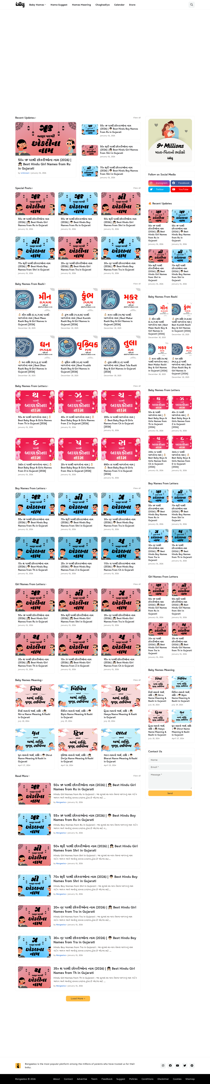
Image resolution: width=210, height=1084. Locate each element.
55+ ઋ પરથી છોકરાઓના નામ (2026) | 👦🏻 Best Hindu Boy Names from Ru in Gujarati (119, 129)
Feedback (107, 1079)
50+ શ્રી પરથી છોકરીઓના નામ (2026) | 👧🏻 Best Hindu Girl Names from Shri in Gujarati (119, 149)
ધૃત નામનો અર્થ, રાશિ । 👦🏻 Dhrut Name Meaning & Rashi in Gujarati (35, 758)
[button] (192, 5)
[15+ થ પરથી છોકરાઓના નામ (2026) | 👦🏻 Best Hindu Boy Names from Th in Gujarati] (35, 548)
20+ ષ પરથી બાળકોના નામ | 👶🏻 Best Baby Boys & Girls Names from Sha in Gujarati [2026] (77, 467)
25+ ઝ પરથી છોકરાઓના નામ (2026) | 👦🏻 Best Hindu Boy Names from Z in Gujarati (76, 566)
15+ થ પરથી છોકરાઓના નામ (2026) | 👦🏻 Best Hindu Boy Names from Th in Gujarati (33, 566)
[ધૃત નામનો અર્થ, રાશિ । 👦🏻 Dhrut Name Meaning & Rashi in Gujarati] (35, 739)
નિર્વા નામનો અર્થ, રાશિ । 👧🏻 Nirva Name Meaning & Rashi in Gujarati (34, 714)
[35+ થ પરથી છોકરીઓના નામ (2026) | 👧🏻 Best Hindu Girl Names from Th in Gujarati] (35, 644)
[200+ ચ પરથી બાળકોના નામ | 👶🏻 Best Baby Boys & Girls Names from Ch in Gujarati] (120, 401)
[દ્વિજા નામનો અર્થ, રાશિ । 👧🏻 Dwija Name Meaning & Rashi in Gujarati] (77, 739)
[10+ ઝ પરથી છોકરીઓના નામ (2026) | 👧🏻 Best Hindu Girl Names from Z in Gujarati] (77, 644)
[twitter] (185, 1065)
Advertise (82, 1079)
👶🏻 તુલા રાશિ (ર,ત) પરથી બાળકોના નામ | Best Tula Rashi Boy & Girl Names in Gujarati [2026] (120, 367)
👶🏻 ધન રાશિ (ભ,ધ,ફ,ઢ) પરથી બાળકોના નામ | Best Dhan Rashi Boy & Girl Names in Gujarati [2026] (32, 367)
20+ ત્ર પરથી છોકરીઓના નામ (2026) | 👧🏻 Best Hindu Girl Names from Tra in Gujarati (76, 266)
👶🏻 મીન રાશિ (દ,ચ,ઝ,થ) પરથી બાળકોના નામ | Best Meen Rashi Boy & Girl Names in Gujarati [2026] (33, 319)
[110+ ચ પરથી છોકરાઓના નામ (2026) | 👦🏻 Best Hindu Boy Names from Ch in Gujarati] (120, 548)
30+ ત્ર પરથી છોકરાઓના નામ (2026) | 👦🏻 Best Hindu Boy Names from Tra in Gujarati (120, 266)
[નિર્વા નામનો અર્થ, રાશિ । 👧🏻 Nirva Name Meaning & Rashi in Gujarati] (35, 695)
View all (137, 118)
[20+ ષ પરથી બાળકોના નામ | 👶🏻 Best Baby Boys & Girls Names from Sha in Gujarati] (77, 449)
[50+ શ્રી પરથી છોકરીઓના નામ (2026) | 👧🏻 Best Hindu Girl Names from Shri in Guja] (90, 150)
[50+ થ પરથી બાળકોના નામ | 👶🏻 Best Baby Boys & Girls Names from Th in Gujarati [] (35, 401)
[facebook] (170, 1065)
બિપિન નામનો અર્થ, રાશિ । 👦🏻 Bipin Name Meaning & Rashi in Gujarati (77, 714)
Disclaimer (163, 1079)
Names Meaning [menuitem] (81, 4)
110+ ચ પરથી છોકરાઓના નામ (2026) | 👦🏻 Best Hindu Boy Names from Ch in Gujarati (119, 566)
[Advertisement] (105, 37)
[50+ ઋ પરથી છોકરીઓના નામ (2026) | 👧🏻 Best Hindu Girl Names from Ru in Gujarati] (45, 139)
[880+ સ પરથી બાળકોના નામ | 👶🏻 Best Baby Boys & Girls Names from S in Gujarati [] (120, 449)
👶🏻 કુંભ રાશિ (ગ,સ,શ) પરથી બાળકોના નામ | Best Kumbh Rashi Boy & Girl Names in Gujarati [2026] (76, 319)
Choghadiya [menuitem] (102, 4)
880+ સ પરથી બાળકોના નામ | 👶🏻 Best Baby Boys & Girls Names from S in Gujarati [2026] (119, 469)
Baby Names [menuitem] (36, 4)
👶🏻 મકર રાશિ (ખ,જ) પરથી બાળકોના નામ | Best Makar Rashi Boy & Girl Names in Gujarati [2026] (118, 319)
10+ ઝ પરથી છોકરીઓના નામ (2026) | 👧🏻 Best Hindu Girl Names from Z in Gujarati (76, 662)
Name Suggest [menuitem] (59, 4)
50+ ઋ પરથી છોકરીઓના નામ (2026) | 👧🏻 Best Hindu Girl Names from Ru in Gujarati (44, 164)
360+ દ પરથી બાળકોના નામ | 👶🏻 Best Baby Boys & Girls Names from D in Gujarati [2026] (35, 467)
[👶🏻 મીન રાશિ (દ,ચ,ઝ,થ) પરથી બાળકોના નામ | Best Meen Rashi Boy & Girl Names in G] (35, 299)
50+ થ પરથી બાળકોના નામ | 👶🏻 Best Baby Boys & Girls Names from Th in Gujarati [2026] (35, 420)
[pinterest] (192, 1065)
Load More (77, 998)
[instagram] (163, 1065)
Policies (133, 1079)
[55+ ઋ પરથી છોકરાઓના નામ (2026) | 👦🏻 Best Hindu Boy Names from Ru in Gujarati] (90, 129)
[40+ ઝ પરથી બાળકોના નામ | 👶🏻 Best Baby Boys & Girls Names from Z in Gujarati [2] (77, 401)
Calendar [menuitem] (119, 4)
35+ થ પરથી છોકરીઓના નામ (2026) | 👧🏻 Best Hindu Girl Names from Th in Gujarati (33, 662)
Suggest (120, 1079)
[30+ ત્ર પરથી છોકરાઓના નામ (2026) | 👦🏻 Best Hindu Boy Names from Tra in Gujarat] (120, 248)
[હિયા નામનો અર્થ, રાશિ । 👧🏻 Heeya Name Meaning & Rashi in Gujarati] (120, 695)
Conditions (147, 1079)
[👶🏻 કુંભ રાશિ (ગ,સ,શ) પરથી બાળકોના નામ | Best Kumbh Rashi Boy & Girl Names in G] (77, 299)
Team (94, 1079)
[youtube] (177, 1065)
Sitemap (190, 1079)
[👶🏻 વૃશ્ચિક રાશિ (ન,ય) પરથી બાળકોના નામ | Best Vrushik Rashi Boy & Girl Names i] (77, 347)
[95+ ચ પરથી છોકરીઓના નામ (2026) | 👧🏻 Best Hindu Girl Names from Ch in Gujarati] (120, 644)
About (56, 1079)
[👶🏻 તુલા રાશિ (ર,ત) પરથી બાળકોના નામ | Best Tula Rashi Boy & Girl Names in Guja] (120, 347)
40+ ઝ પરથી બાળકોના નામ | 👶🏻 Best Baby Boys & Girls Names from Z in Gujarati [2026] (77, 420)
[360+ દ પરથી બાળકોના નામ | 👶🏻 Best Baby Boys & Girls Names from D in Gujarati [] (35, 449)
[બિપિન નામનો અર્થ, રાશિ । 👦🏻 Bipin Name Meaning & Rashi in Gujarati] (77, 695)
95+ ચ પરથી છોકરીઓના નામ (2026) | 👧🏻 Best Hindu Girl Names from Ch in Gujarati (119, 662)
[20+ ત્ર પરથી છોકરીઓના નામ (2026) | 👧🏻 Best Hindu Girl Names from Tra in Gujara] (77, 248)
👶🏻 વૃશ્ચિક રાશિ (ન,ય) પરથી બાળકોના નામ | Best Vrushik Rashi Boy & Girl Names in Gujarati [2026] (76, 367)
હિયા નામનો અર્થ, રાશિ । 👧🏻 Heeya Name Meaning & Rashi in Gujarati (120, 714)
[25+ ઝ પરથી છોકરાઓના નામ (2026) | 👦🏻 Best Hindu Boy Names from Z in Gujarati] (77, 548)
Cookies (177, 1079)
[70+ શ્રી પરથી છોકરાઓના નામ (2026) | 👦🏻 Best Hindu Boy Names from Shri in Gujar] (90, 171)
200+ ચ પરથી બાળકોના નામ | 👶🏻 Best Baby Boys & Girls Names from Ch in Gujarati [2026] (119, 421)
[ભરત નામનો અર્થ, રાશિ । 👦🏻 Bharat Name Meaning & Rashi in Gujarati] (120, 739)
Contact (68, 1079)
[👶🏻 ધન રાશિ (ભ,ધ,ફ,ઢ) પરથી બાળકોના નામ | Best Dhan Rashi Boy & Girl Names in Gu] (35, 347)
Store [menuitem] (132, 4)
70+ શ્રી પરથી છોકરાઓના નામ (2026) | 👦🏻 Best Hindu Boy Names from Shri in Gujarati (119, 170)
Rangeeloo (21, 1079)
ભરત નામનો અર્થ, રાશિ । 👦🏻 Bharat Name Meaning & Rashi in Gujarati (120, 758)
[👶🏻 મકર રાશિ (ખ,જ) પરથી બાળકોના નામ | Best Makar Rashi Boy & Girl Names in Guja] (120, 299)
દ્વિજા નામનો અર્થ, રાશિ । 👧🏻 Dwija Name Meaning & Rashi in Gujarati (77, 758)
